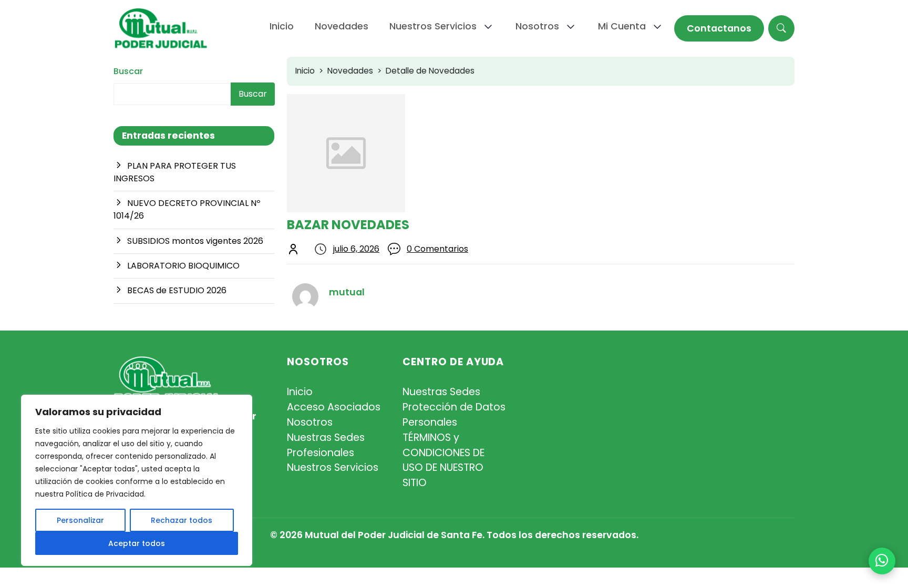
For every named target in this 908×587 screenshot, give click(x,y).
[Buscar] (781, 28)
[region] (136, 480)
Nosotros (310, 422)
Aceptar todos (136, 543)
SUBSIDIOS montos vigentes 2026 (195, 241)
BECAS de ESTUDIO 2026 (176, 290)
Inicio (305, 70)
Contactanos (719, 28)
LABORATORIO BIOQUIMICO (183, 266)
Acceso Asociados (333, 407)
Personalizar (80, 520)
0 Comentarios (437, 249)
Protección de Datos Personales (454, 414)
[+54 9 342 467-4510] (882, 561)
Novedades (350, 70)
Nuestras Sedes (326, 437)
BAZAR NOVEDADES (348, 224)
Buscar (128, 71)
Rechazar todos (181, 520)
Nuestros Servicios (332, 467)
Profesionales (320, 453)
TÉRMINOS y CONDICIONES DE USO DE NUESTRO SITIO (443, 460)
